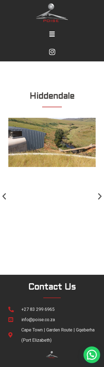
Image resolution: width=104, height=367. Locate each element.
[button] (52, 34)
